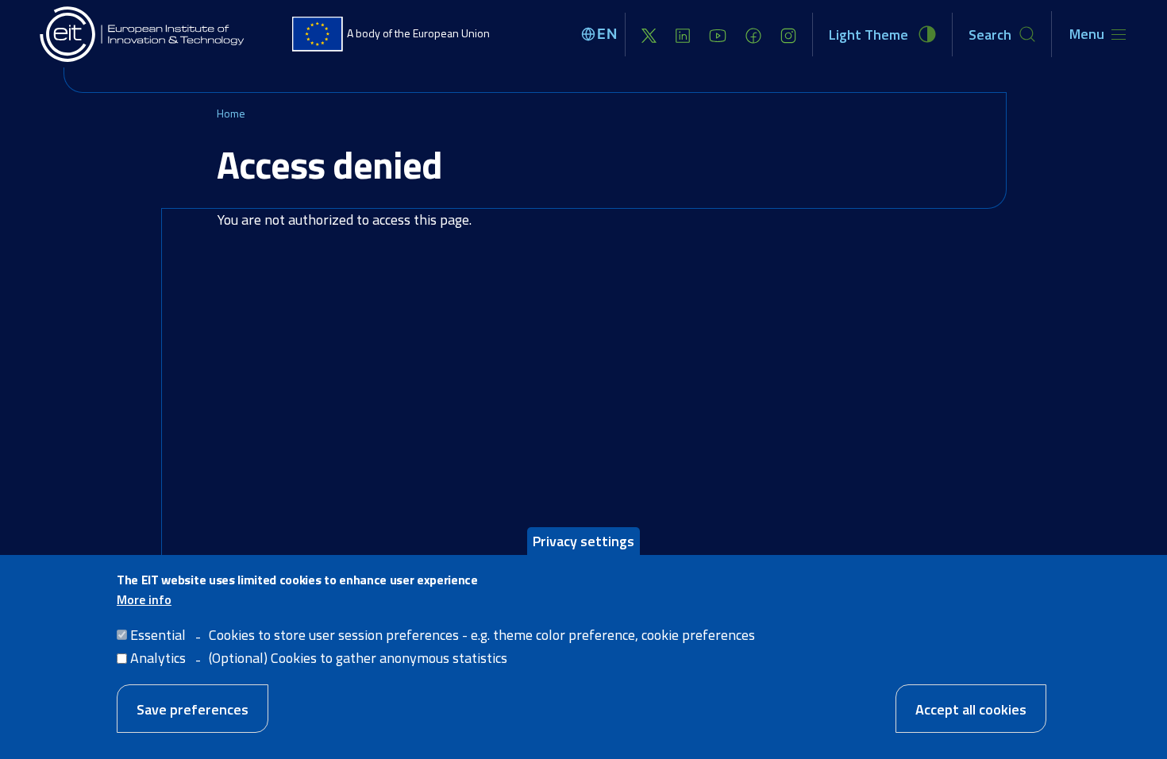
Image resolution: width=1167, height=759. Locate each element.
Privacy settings (583, 541)
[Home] (143, 34)
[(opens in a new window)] (649, 34)
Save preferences (192, 708)
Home (231, 113)
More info (144, 599)
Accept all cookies (970, 708)
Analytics (158, 657)
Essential (158, 634)
